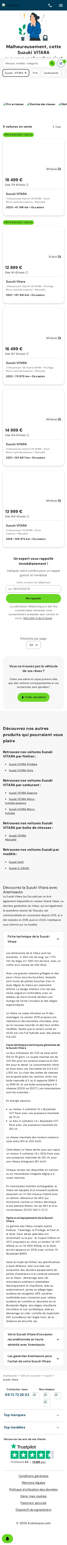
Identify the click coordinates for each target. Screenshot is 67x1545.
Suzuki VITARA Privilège (23, 764)
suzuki (48, 1375)
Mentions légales (33, 1483)
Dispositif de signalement (33, 1510)
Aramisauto (10, 1375)
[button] (25, 72)
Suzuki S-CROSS (19, 868)
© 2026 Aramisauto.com (33, 1523)
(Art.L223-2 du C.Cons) (37, 618)
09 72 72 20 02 (17, 1394)
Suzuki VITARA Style (21, 770)
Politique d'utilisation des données (33, 1489)
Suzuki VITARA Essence (23, 793)
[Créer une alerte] (7, 1538)
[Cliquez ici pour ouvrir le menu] (61, 5)
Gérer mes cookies (33, 1496)
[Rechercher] (52, 63)
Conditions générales (33, 1476)
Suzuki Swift (16, 862)
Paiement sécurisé (33, 1503)
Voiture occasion (30, 1375)
